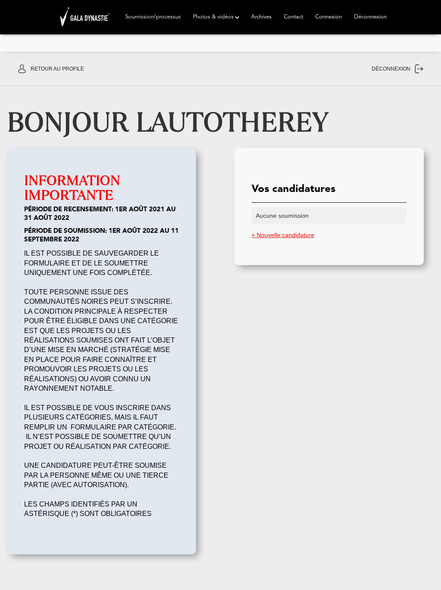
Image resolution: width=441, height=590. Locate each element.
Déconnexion (370, 17)
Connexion (328, 17)
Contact (293, 17)
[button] (153, 17)
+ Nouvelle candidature (283, 235)
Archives (261, 17)
